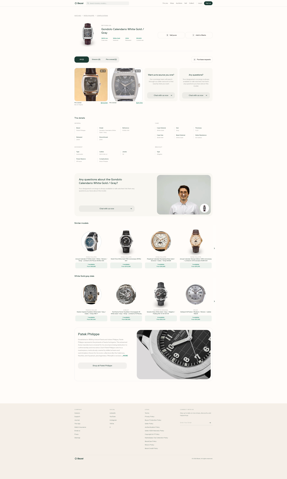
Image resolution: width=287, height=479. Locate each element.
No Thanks (131, 255)
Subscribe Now (131, 249)
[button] (132, 228)
